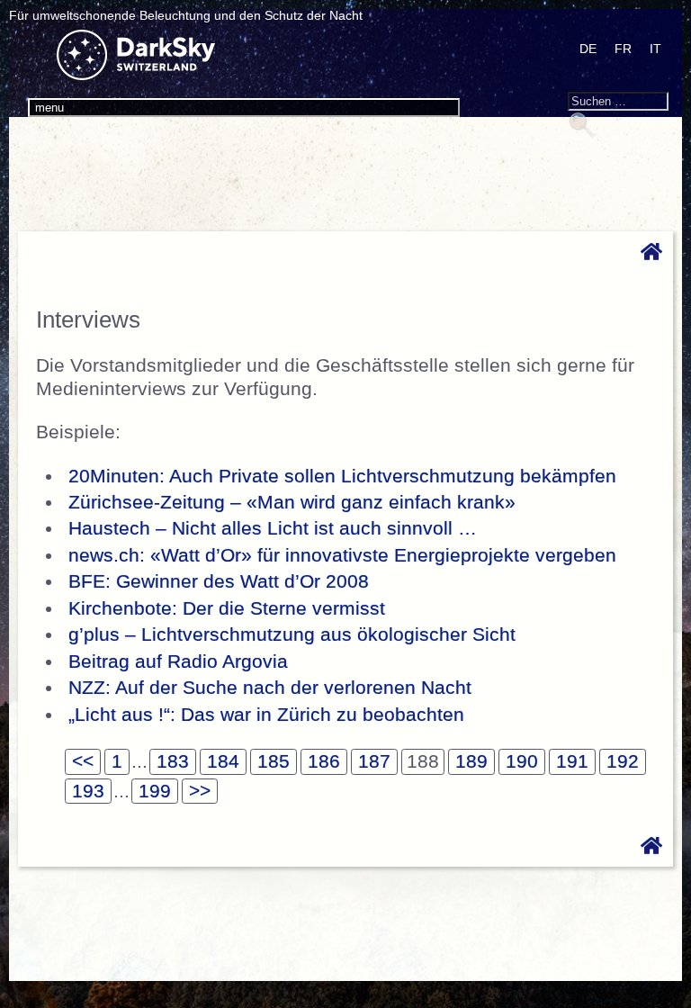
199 (155, 791)
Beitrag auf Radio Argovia (178, 661)
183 (173, 761)
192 (622, 761)
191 (572, 761)
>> (200, 791)
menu (49, 107)
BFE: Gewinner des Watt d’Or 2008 (218, 581)
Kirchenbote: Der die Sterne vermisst (226, 608)
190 (522, 761)
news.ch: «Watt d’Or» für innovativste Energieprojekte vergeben (342, 555)
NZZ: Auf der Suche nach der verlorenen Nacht (269, 687)
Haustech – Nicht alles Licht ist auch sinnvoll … (272, 528)
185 (273, 761)
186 (324, 761)
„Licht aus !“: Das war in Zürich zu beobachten (266, 714)
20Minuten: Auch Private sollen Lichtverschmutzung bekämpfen (342, 476)
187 (374, 761)
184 (223, 761)
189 (471, 761)
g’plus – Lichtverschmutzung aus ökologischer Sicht (292, 634)
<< (83, 761)
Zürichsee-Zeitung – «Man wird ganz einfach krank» (292, 502)
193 (88, 791)
